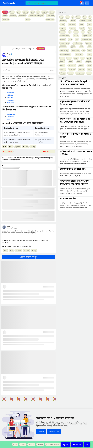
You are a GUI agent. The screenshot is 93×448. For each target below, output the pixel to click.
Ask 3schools (9, 3)
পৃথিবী (81, 47)
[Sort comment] (47, 151)
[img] (81, 3)
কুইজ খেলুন (6, 19)
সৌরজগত (88, 43)
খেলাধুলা (89, 73)
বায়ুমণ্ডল (70, 73)
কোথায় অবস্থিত (64, 36)
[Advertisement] (28, 34)
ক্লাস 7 (62, 58)
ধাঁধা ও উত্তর (75, 51)
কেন (83, 51)
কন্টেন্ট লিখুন (41, 431)
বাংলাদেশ (62, 39)
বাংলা (61, 17)
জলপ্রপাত (88, 62)
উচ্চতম (89, 54)
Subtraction (11, 114)
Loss (8, 119)
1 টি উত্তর (9, 152)
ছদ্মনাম (89, 32)
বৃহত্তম (73, 47)
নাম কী (81, 24)
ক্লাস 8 (89, 58)
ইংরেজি (5, 16)
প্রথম (89, 47)
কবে (77, 39)
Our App (40, 444)
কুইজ (90, 17)
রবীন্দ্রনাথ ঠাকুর (64, 51)
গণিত (70, 39)
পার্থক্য (69, 58)
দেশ (90, 28)
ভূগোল (67, 17)
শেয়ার (18, 147)
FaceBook (50, 16)
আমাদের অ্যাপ (50, 19)
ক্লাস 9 (73, 21)
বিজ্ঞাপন (27, 19)
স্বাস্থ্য (89, 51)
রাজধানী (82, 28)
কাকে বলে (62, 28)
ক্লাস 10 (62, 32)
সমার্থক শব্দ (63, 21)
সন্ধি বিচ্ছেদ (22, 16)
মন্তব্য (19, 251)
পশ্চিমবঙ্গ (51, 12)
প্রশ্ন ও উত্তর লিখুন (54, 431)
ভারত (83, 32)
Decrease (10, 117)
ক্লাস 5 (62, 62)
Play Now (40, 49)
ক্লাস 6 (81, 66)
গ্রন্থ (82, 58)
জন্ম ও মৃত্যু (72, 69)
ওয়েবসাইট (81, 69)
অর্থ (72, 17)
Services (31, 444)
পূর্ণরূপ (89, 24)
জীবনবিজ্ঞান (63, 47)
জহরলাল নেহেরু (80, 73)
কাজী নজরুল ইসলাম (65, 54)
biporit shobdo (85, 21)
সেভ (26, 147)
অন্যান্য (76, 32)
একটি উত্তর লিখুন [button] (28, 257)
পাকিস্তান (62, 73)
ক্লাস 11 (62, 69)
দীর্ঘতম (70, 62)
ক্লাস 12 (72, 28)
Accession (10, 93)
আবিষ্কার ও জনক (86, 39)
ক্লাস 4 (79, 62)
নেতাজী (89, 66)
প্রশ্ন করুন (78, 444)
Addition (10, 95)
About (15, 444)
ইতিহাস (78, 17)
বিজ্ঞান (84, 17)
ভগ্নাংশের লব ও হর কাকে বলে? (73, 169)
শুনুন (34, 147)
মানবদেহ (76, 58)
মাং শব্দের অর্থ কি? (68, 199)
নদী (70, 32)
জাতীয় (89, 69)
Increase (10, 98)
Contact (23, 444)
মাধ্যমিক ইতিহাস (87, 36)
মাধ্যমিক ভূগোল (77, 43)
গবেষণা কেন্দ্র (79, 54)
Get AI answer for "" (28, 159)
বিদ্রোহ (62, 66)
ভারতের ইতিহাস (64, 43)
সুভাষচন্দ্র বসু (71, 66)
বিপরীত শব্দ (13, 16)
